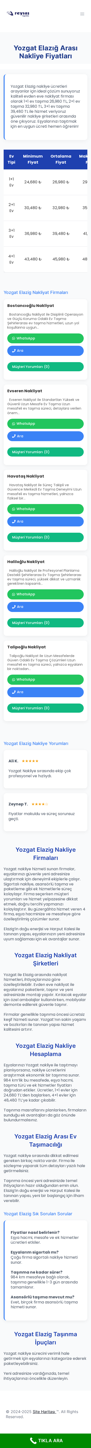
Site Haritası (44, 1411)
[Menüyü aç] (82, 14)
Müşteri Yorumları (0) (31, 366)
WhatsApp (26, 338)
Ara (20, 350)
